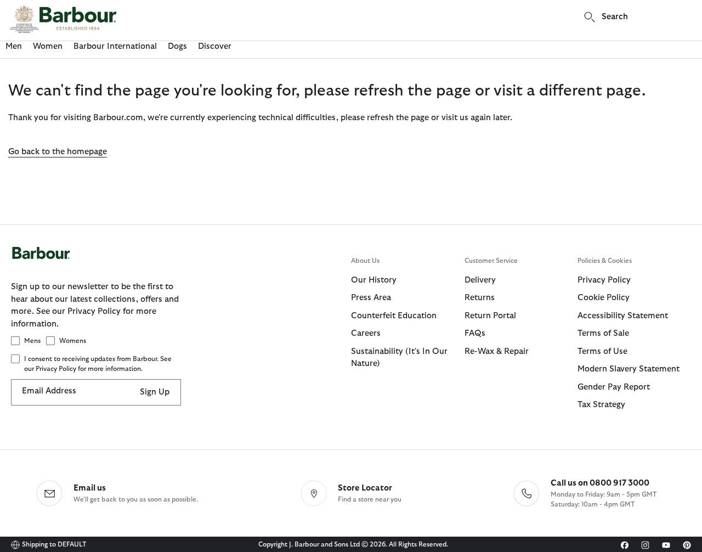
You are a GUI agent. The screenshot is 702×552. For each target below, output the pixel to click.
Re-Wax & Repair (497, 351)
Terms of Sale (603, 333)
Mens (32, 340)
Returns (480, 298)
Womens (72, 340)
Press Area (371, 298)
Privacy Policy (604, 280)
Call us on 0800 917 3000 (600, 483)
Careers (366, 333)
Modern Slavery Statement (629, 369)
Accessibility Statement (623, 316)
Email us (89, 488)
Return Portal (490, 316)
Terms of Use (602, 351)
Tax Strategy (601, 405)
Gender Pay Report (614, 387)
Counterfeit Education (394, 316)
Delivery (480, 280)
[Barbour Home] (63, 19)
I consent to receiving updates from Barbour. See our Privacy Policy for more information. (98, 364)
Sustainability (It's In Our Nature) (399, 357)
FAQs (475, 333)
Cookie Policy (604, 298)
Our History (374, 280)
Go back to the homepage (57, 152)
